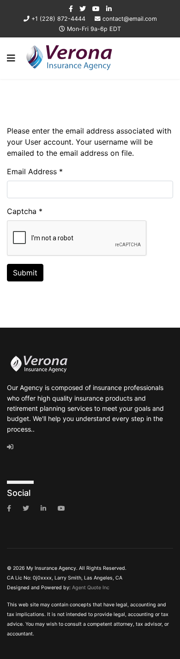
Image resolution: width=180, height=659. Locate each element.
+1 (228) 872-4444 (58, 18)
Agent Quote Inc (90, 588)
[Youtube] (96, 8)
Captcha (24, 211)
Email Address (35, 171)
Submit (25, 272)
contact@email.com (129, 18)
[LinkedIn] (109, 8)
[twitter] (82, 8)
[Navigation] (11, 58)
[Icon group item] (9, 508)
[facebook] (71, 8)
